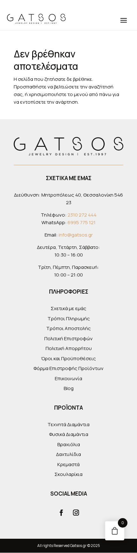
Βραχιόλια (68, 444)
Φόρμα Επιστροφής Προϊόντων (68, 368)
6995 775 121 (82, 222)
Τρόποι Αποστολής (68, 328)
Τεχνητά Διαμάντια (68, 424)
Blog (69, 388)
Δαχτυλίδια (68, 454)
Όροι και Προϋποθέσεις (68, 358)
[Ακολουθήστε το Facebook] (61, 513)
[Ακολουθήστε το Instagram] (76, 513)
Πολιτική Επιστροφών (68, 338)
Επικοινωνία (68, 378)
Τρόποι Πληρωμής (68, 318)
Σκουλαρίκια (68, 474)
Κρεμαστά (68, 464)
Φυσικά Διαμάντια (68, 434)
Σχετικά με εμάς (68, 308)
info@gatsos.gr (76, 234)
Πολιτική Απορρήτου (69, 348)
